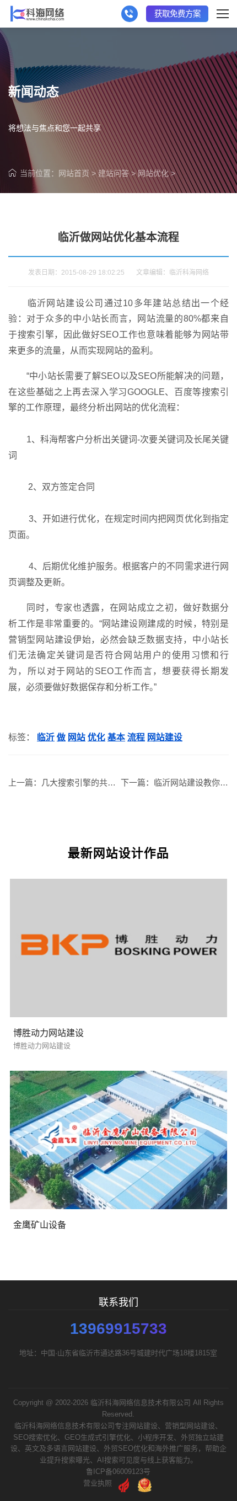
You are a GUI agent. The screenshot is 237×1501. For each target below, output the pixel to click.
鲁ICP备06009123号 (118, 1471)
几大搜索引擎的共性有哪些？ (95, 782)
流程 (136, 737)
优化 (96, 737)
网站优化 (153, 173)
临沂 (46, 737)
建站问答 (113, 173)
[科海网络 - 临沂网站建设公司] (37, 14)
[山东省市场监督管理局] (144, 1483)
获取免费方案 (177, 13)
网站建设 (164, 737)
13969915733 (118, 1329)
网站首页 (73, 173)
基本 (116, 737)
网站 (76, 737)
